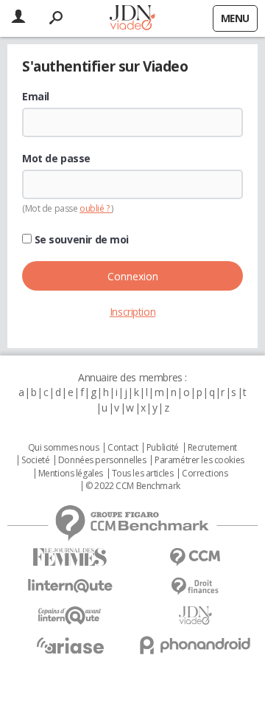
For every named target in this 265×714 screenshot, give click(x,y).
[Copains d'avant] (69, 615)
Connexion (132, 276)
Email (35, 96)
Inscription (132, 312)
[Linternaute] (69, 586)
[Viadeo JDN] (195, 615)
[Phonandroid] (195, 645)
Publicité (162, 448)
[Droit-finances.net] (195, 587)
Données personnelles (102, 460)
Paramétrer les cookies (199, 460)
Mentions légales (70, 473)
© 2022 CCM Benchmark (132, 486)
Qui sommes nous (63, 448)
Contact (122, 448)
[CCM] (195, 557)
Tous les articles (143, 473)
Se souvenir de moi (80, 239)
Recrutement (212, 448)
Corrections (204, 473)
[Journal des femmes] (69, 557)
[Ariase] (69, 645)
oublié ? (95, 208)
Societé (35, 460)
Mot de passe (56, 158)
